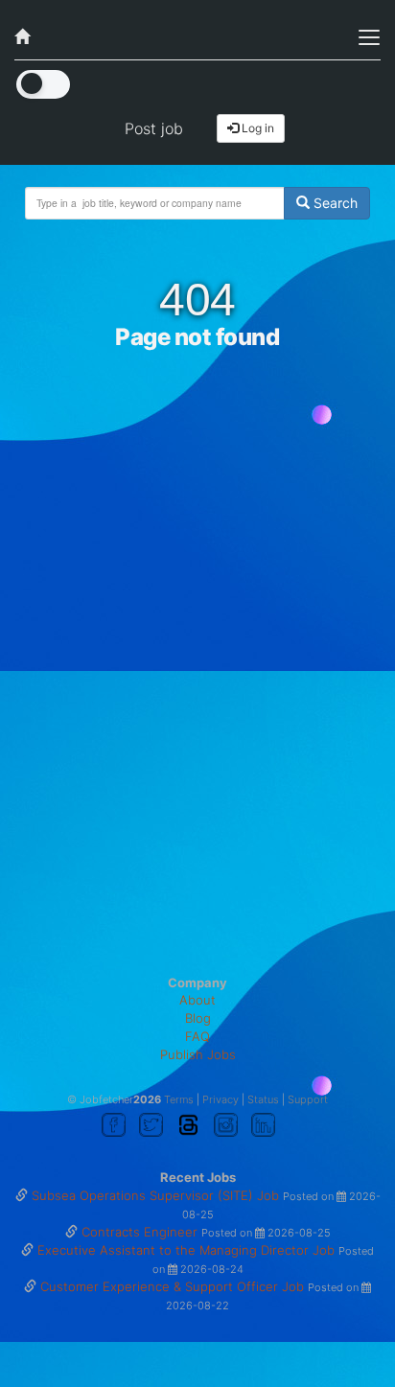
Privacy (220, 1099)
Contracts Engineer (141, 1231)
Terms (179, 1099)
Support (308, 1099)
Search (334, 203)
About (197, 999)
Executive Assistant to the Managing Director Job (187, 1250)
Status (263, 1099)
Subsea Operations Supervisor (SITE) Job (157, 1195)
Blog (198, 1018)
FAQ (197, 1036)
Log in (256, 128)
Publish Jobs (198, 1054)
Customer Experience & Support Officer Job (174, 1286)
